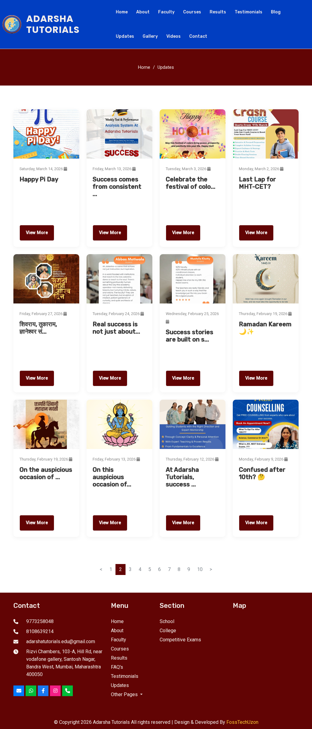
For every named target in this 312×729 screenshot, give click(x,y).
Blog (276, 12)
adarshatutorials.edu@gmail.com (60, 641)
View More (37, 232)
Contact (198, 36)
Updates (125, 36)
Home (122, 12)
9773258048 (40, 621)
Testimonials (248, 12)
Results (218, 12)
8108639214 (40, 631)
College (168, 630)
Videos (173, 36)
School (167, 621)
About (143, 12)
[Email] (18, 690)
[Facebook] (43, 690)
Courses (192, 12)
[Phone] (67, 690)
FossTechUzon (242, 722)
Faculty (166, 12)
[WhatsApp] (31, 690)
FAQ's (117, 667)
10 (200, 569)
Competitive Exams (180, 640)
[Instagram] (55, 690)
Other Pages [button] (125, 694)
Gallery (150, 36)
